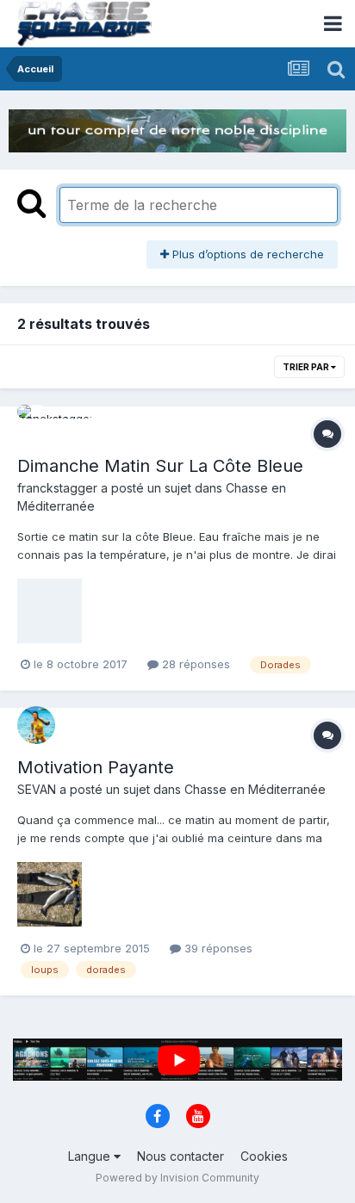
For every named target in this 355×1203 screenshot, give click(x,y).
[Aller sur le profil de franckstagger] (36, 424)
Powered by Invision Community (177, 1177)
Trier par (307, 367)
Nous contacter (180, 1156)
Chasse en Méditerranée (255, 789)
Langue (91, 1156)
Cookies (264, 1156)
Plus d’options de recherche (246, 254)
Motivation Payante (95, 767)
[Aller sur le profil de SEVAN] (36, 725)
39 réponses (216, 948)
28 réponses (194, 664)
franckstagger (57, 488)
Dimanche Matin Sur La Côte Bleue (160, 466)
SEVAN (36, 789)
